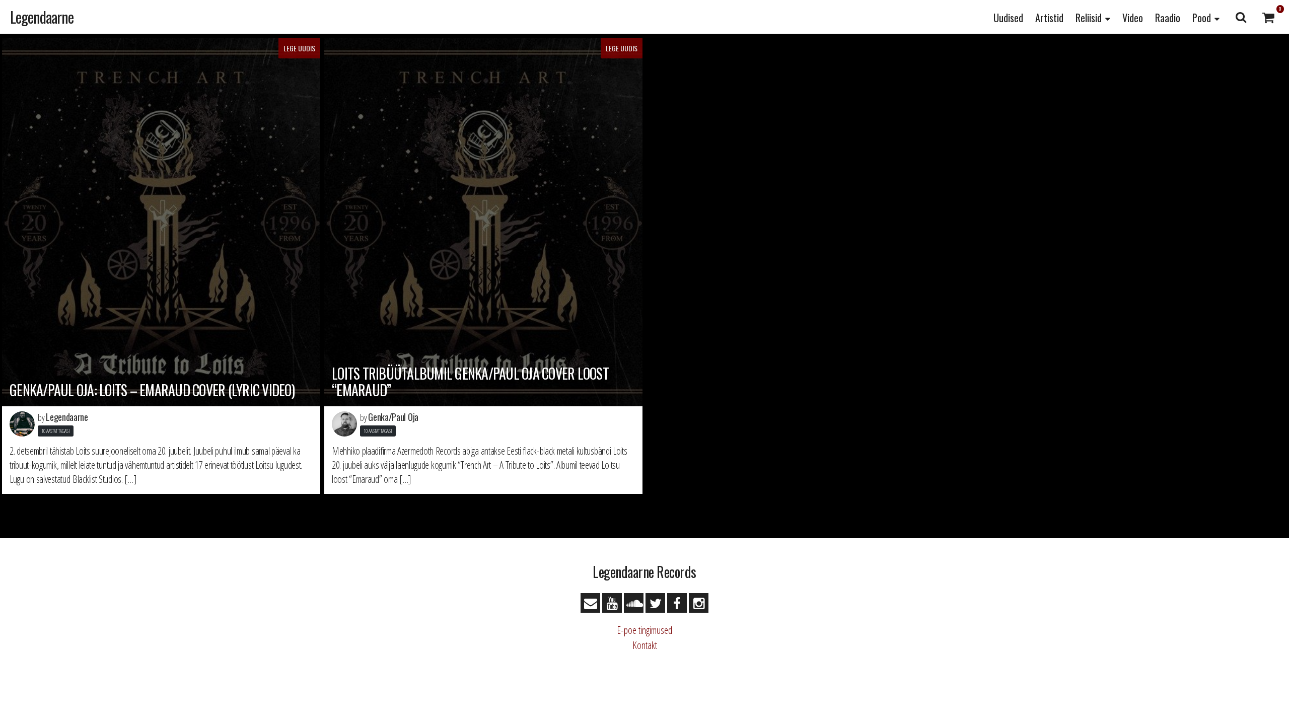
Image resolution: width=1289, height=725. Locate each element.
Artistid (1049, 17)
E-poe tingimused (644, 630)
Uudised (1008, 17)
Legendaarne (42, 17)
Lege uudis (299, 48)
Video (1132, 17)
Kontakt (644, 645)
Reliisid (1089, 17)
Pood (1201, 17)
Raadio (1167, 17)
